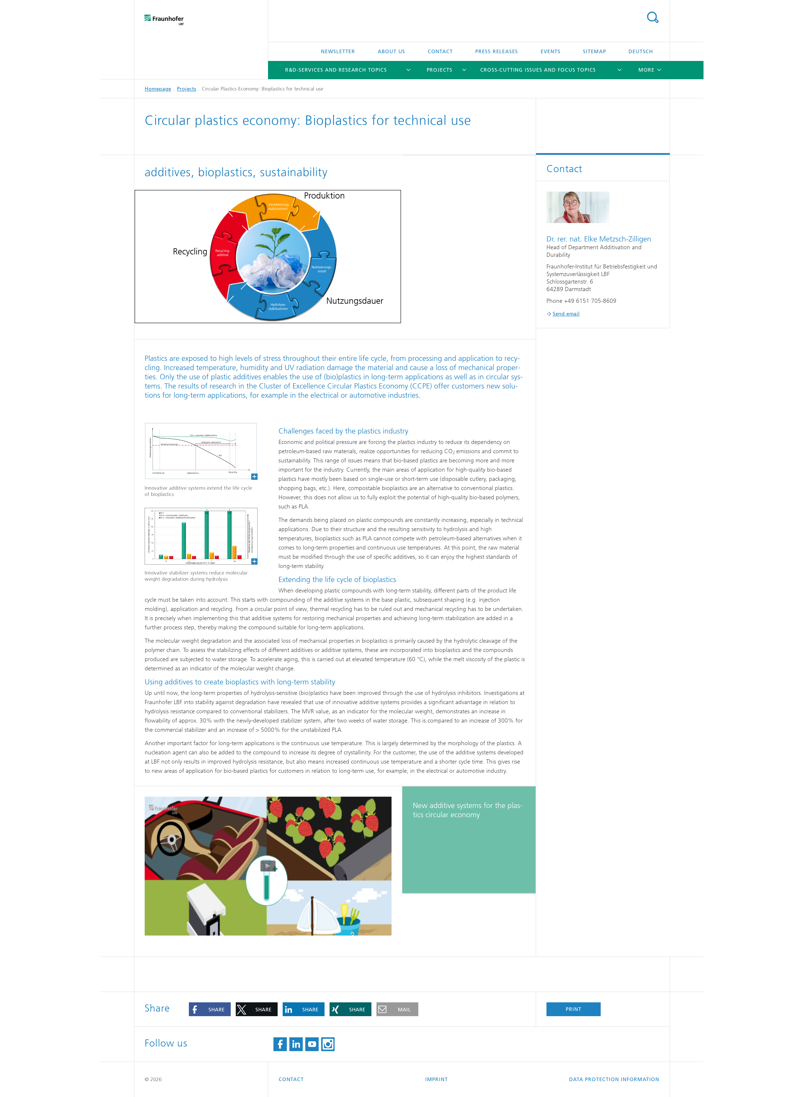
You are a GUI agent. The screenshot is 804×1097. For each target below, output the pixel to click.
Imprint (436, 1079)
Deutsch (641, 51)
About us (391, 51)
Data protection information (614, 1079)
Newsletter (338, 51)
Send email (566, 314)
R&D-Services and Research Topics (336, 70)
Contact (440, 51)
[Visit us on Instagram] (328, 1044)
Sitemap (594, 51)
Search (652, 17)
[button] (210, 1009)
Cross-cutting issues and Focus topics (538, 70)
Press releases (496, 51)
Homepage (158, 89)
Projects (439, 70)
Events (550, 51)
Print (573, 1009)
